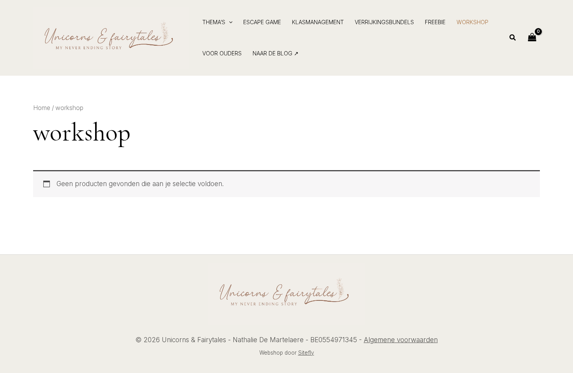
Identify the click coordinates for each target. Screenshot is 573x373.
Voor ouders (222, 53)
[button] (228, 22)
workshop (472, 22)
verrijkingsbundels (384, 22)
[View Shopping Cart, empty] (532, 37)
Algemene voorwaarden (401, 340)
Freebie (435, 22)
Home (41, 108)
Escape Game (262, 22)
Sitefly (306, 353)
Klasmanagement (318, 22)
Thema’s (213, 22)
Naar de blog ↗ (276, 53)
